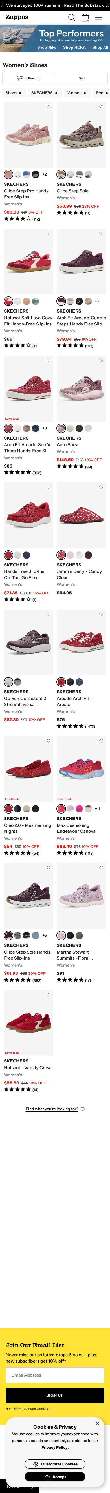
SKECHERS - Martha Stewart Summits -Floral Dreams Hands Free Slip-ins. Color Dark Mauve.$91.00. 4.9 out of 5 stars (81, 923)
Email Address (26, 1375)
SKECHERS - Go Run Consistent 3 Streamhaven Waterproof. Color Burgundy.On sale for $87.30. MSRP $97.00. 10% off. (28, 670)
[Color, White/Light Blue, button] (88, 428)
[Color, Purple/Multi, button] (88, 808)
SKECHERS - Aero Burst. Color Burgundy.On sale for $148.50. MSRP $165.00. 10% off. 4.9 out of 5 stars (81, 416)
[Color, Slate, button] (79, 174)
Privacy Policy (54, 1447)
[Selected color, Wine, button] (61, 301)
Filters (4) (32, 78)
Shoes (11, 92)
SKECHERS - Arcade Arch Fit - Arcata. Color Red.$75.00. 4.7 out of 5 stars (81, 670)
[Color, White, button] (17, 174)
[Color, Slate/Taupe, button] (35, 935)
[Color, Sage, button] (35, 301)
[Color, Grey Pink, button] (70, 174)
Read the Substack (83, 5)
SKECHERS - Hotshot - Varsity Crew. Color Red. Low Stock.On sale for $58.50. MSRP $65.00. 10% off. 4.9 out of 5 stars (28, 1041)
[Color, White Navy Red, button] (17, 301)
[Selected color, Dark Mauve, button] (8, 174)
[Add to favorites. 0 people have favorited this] (48, 106)
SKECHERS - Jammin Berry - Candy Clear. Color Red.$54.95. (81, 542)
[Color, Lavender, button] (70, 808)
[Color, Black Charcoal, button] (35, 174)
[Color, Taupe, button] (88, 301)
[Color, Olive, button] (79, 935)
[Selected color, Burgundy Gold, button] (8, 935)
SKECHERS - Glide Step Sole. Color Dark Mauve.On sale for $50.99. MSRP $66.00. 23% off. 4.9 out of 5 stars (81, 162)
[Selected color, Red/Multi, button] (61, 808)
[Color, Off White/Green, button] (70, 428)
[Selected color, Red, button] (8, 301)
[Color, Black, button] (79, 301)
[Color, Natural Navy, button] (88, 174)
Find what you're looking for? (52, 1109)
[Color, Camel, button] (26, 428)
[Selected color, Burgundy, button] (61, 428)
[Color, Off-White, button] (70, 301)
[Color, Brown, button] (17, 935)
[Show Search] (71, 17)
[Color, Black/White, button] (79, 428)
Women (74, 92)
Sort (82, 78)
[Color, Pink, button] (70, 555)
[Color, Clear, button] (79, 555)
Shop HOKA (74, 47)
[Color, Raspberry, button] (79, 808)
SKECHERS (42, 92)
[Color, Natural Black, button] (26, 301)
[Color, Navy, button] (35, 428)
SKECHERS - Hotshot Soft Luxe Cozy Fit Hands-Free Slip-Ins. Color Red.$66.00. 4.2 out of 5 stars (28, 289)
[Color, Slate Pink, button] (26, 174)
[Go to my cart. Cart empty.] (85, 17)
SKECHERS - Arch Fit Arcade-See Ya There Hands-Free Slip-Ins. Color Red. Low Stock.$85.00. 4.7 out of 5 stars (28, 416)
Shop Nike (47, 47)
